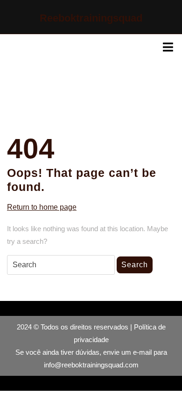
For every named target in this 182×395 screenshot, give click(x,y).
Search (134, 265)
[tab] (168, 47)
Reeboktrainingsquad (91, 18)
